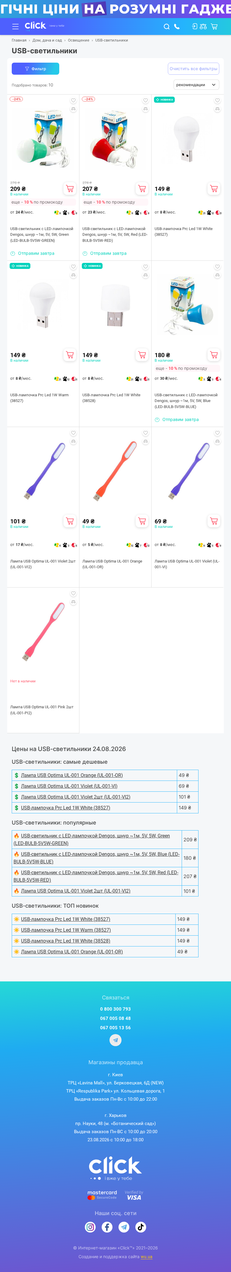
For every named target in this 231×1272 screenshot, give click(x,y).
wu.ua (146, 1256)
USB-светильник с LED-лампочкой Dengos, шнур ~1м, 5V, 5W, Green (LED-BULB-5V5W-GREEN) (41, 234)
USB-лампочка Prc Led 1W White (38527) (184, 231)
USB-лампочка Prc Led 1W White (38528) (111, 398)
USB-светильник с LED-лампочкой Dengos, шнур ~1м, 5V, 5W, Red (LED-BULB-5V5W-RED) (115, 234)
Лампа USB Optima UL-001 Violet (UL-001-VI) (187, 564)
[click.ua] (44, 26)
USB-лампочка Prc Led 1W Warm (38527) (39, 398)
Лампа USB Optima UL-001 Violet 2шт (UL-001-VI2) (42, 564)
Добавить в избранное (73, 100)
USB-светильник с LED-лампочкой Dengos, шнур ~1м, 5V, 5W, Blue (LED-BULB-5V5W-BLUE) (186, 401)
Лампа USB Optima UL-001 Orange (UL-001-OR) (112, 564)
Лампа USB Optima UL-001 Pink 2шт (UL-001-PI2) (41, 710)
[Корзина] (69, 188)
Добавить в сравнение (73, 108)
